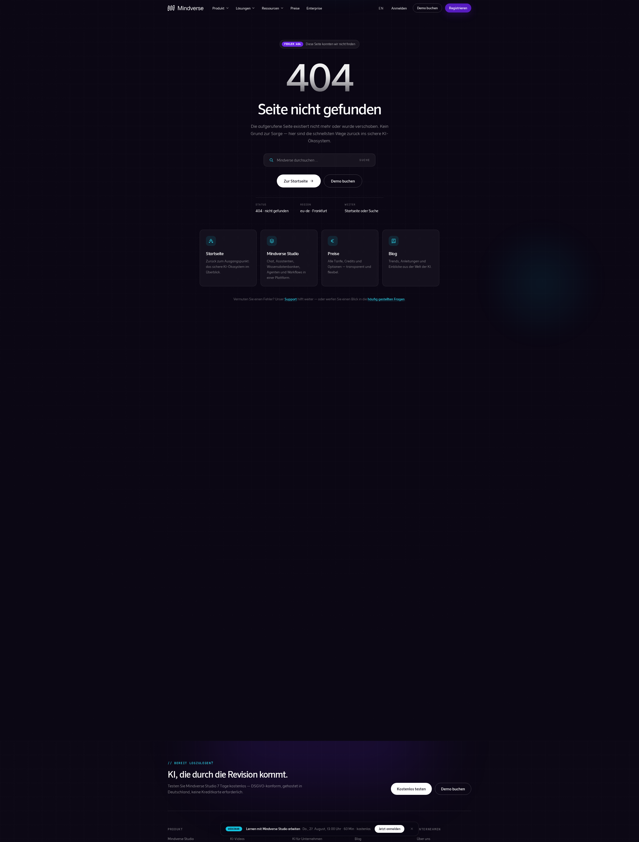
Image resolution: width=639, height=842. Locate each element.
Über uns (423, 839)
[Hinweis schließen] (411, 828)
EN (381, 8)
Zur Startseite (296, 180)
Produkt (218, 8)
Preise (295, 8)
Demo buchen (427, 8)
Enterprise (314, 8)
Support (291, 299)
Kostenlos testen (411, 788)
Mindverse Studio (181, 839)
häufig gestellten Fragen (386, 299)
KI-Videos (237, 839)
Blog (358, 839)
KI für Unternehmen (307, 839)
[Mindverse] (185, 8)
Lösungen (243, 8)
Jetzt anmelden (389, 829)
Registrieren (458, 8)
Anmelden (399, 8)
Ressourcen (270, 8)
